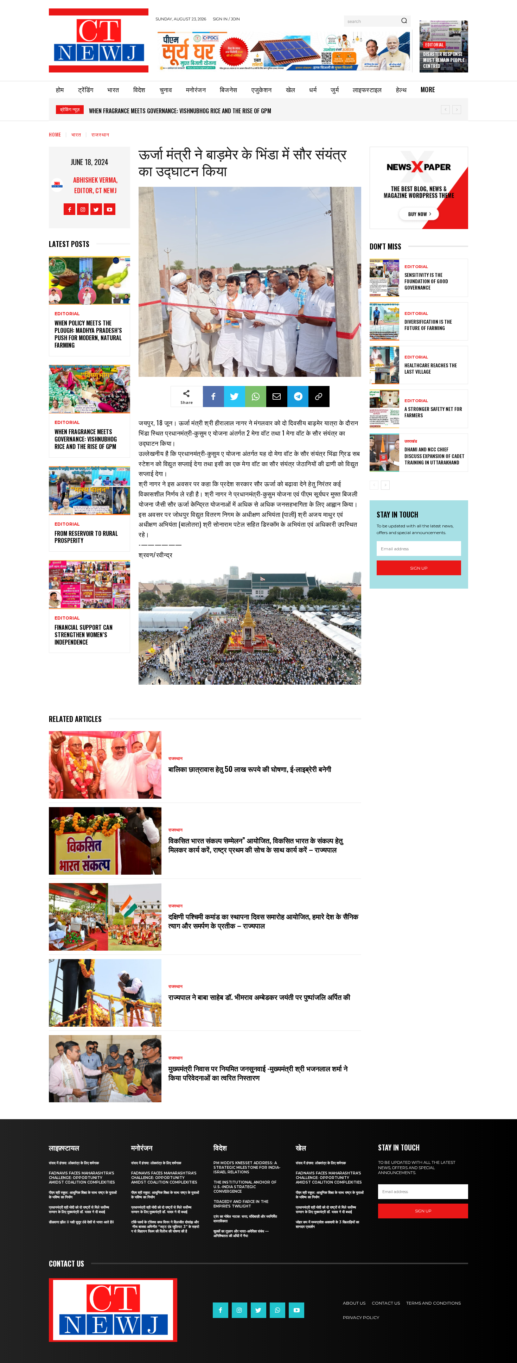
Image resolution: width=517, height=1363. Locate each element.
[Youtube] (109, 209)
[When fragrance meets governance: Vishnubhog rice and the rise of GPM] (89, 389)
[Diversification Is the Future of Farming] (384, 321)
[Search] (404, 21)
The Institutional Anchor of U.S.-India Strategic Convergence (244, 1187)
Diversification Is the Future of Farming (428, 324)
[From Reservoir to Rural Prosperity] (89, 490)
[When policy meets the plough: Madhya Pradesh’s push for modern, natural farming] (89, 280)
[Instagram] (83, 209)
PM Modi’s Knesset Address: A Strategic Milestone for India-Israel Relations (246, 1167)
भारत (76, 134)
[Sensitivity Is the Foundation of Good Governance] (384, 278)
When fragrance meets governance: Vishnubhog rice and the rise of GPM (86, 439)
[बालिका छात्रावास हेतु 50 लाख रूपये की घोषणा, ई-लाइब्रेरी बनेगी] (105, 765)
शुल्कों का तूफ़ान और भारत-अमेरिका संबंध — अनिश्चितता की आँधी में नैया (241, 1233)
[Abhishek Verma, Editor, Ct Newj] (57, 185)
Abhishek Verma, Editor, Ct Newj (95, 185)
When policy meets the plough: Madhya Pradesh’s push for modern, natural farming (88, 334)
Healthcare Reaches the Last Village (430, 368)
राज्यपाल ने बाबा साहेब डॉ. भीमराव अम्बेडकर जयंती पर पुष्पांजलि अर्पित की (259, 996)
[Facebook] (69, 209)
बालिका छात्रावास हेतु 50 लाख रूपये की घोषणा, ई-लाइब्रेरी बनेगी (249, 768)
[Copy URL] (319, 396)
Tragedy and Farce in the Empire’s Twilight (240, 1204)
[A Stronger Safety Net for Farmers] (384, 408)
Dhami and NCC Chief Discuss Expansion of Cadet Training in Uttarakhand (434, 455)
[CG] (284, 51)
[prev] (445, 109)
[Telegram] (297, 396)
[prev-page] (374, 485)
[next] (456, 109)
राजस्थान (100, 134)
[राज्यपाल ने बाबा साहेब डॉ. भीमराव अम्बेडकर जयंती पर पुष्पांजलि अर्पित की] (105, 993)
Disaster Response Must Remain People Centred (443, 59)
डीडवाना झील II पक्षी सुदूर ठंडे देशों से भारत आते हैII (81, 1222)
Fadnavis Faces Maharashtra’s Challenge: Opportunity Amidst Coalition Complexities (82, 1178)
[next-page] (385, 485)
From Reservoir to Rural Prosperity (136, 111)
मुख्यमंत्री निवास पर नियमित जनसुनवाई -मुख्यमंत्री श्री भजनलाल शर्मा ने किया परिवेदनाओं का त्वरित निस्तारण (257, 1073)
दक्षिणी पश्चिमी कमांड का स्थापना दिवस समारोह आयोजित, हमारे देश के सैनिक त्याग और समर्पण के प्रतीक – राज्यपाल (263, 921)
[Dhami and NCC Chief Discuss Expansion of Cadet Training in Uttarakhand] (384, 452)
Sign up (419, 568)
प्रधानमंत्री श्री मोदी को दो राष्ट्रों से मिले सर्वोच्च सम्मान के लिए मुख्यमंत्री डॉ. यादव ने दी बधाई (79, 1209)
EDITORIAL (434, 44)
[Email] (276, 396)
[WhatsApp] (255, 396)
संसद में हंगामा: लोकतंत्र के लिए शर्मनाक (74, 1163)
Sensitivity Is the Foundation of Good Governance (426, 281)
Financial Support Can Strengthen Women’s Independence (84, 634)
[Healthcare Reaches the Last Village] (384, 365)
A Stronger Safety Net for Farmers (433, 412)
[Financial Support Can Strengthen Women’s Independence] (89, 584)
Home (55, 134)
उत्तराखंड (410, 441)
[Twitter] (96, 209)
